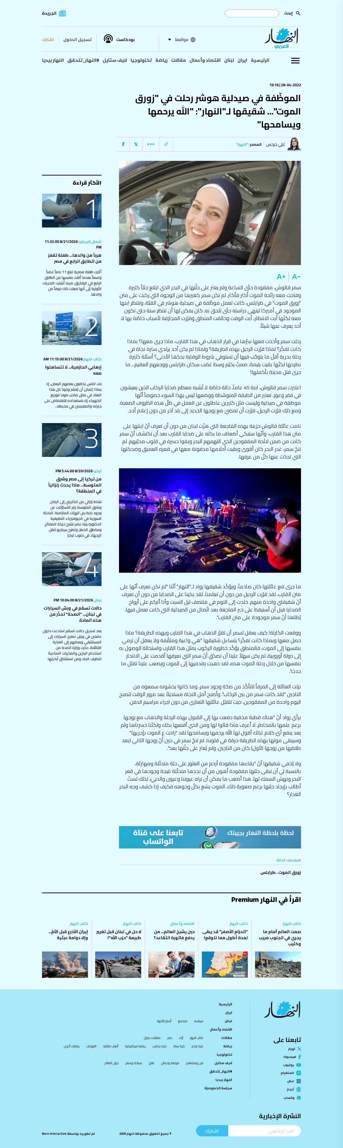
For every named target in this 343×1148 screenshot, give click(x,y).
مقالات (178, 60)
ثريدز (290, 1089)
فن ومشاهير (194, 1063)
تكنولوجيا (141, 60)
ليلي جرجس (275, 144)
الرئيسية (260, 60)
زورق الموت (289, 872)
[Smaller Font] (295, 276)
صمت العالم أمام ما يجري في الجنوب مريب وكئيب (280, 938)
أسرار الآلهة (164, 1021)
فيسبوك (289, 1057)
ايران (242, 60)
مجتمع (182, 1021)
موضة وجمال (170, 1063)
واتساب (289, 1098)
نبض (290, 1081)
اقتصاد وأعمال (205, 60)
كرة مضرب (159, 1046)
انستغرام (287, 1073)
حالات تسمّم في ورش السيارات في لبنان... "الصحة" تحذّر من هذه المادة (73, 614)
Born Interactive (54, 1134)
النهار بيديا (53, 60)
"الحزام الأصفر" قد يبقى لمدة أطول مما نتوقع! (225, 934)
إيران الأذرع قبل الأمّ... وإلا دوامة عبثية (68, 934)
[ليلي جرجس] (295, 144)
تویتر (291, 1049)
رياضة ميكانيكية (135, 1046)
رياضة (161, 60)
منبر (169, 1038)
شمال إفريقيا (90, 241)
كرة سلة (179, 1046)
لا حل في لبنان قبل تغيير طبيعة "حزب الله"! (118, 934)
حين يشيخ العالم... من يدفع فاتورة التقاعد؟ (174, 934)
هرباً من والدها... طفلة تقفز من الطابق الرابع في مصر (75, 258)
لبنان (229, 60)
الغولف (91, 1046)
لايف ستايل (115, 60)
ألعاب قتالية (110, 1046)
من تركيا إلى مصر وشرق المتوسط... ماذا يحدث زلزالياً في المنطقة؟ (75, 485)
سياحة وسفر (134, 1063)
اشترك (48, 39)
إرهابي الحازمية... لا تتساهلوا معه (73, 370)
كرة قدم (197, 1046)
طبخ (151, 1063)
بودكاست (125, 40)
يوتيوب (288, 1065)
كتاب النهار (92, 358)
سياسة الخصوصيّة (218, 1088)
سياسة (198, 1021)
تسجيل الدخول (77, 39)
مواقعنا (181, 39)
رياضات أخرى (72, 1046)
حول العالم (112, 1063)
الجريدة (49, 13)
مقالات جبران (152, 1038)
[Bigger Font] (281, 276)
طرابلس (268, 872)
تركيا (97, 470)
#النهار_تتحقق (83, 60)
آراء (181, 1038)
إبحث (288, 13)
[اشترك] (210, 837)
